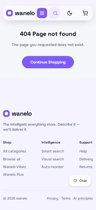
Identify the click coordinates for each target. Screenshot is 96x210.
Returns (85, 166)
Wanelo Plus (13, 174)
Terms (66, 198)
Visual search (52, 159)
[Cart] (85, 13)
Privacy (52, 198)
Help (83, 151)
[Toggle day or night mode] (69, 13)
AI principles (83, 198)
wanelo (25, 13)
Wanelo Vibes (14, 166)
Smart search (52, 151)
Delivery (86, 159)
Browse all (11, 159)
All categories (14, 151)
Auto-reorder (52, 166)
